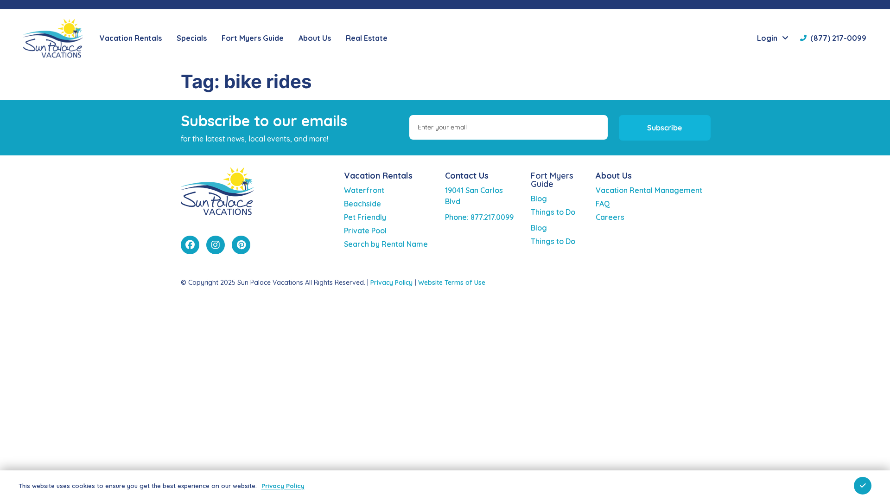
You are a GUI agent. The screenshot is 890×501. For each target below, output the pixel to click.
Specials (192, 38)
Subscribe (664, 127)
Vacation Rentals (378, 175)
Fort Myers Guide (552, 179)
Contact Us (467, 175)
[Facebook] (190, 245)
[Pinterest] (241, 245)
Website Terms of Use (451, 282)
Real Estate (367, 38)
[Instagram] (215, 245)
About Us (614, 175)
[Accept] (862, 486)
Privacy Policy (391, 282)
